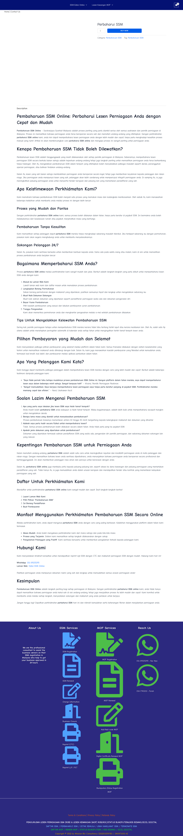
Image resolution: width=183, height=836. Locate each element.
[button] (86, 5)
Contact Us (15, 12)
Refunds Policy (108, 815)
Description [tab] (22, 108)
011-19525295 (33, 562)
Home (6, 12)
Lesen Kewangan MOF (101, 5)
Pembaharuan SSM (114, 38)
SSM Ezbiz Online (77, 5)
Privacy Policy (94, 815)
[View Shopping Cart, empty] (176, 5)
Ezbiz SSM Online (37, 566)
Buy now (124, 31)
